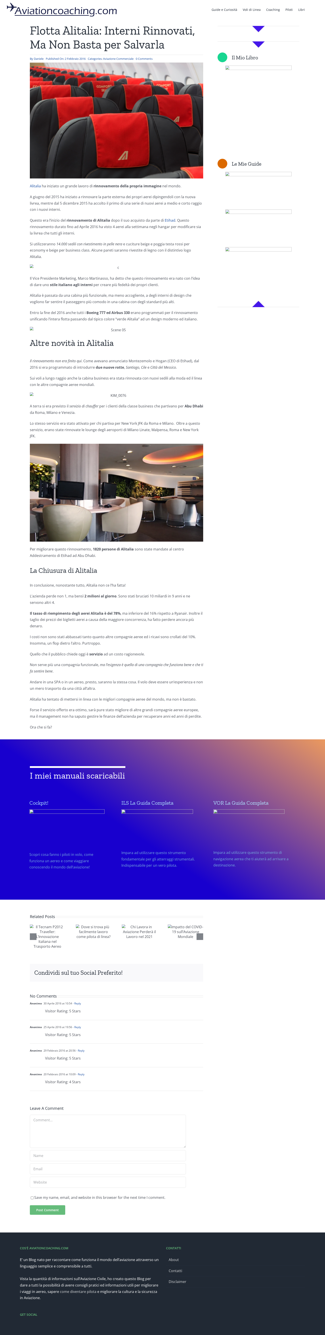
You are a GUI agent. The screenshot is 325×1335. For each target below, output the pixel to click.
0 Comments (144, 59)
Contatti (175, 1270)
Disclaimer (177, 1281)
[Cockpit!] (68, 848)
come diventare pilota (78, 1291)
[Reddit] (145, 972)
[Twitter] (27, 1326)
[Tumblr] (166, 972)
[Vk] (181, 972)
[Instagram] (33, 1326)
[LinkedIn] (152, 972)
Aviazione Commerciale (118, 59)
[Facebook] (131, 972)
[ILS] (160, 847)
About (174, 1259)
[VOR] (252, 847)
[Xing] (188, 972)
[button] (311, 9)
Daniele (39, 59)
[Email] (195, 972)
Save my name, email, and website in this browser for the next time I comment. (99, 1197)
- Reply (76, 1003)
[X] (138, 972)
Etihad (170, 220)
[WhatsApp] (159, 972)
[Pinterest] (174, 972)
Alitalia (35, 186)
